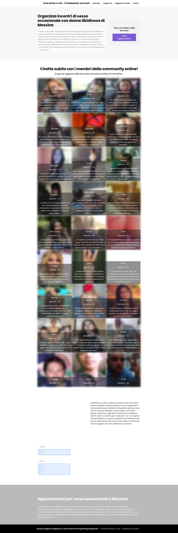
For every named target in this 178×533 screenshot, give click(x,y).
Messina (41, 465)
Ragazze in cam (122, 3)
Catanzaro (42, 451)
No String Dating (80, 529)
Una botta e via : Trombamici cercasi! (66, 3)
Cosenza (41, 453)
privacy (96, 3)
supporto (107, 3)
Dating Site (93, 529)
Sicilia (41, 461)
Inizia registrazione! (124, 37)
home (136, 3)
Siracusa (41, 470)
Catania (41, 468)
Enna (40, 473)
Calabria (42, 446)
